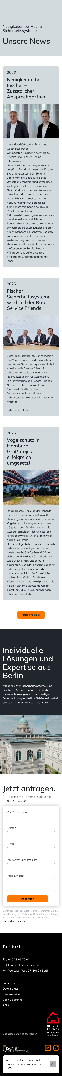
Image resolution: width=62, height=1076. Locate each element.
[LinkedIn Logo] (48, 1048)
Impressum (10, 983)
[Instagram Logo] (56, 1048)
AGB (6, 1005)
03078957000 (16, 801)
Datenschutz (10, 989)
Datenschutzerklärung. (14, 921)
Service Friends (33, 368)
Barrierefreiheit (12, 994)
